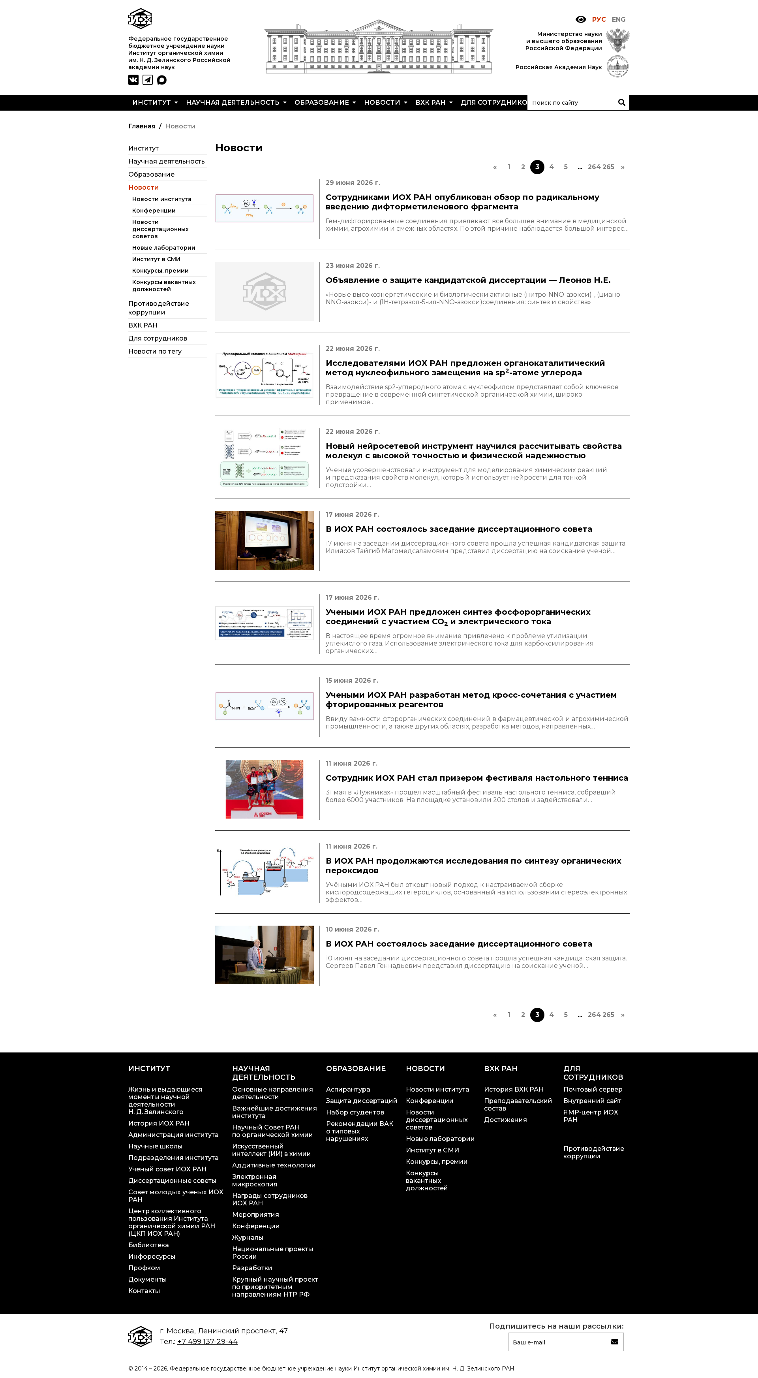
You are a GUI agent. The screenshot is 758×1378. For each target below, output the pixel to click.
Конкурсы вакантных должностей (164, 286)
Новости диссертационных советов (160, 229)
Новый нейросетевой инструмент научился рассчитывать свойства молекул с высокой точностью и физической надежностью (474, 450)
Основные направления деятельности (272, 1093)
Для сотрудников (497, 102)
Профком (144, 1268)
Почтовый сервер (593, 1089)
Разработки (252, 1268)
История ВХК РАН (514, 1089)
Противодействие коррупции (593, 1152)
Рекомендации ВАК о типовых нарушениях (359, 1131)
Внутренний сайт (592, 1101)
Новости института (161, 199)
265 (608, 167)
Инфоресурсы (152, 1256)
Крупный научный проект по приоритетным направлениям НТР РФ (275, 1287)
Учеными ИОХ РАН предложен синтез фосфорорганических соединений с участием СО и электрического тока (458, 617)
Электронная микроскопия (255, 1180)
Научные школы (155, 1146)
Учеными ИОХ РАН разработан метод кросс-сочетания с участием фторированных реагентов (471, 699)
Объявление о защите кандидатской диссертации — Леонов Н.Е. (468, 280)
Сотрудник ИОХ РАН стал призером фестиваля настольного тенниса (477, 778)
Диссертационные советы (172, 1180)
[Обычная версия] (581, 19)
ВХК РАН (431, 102)
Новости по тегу (155, 351)
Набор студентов (355, 1112)
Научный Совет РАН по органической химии (272, 1131)
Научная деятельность (233, 102)
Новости (383, 102)
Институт (152, 102)
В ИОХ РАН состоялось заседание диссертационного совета (459, 529)
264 (594, 167)
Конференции (154, 210)
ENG (619, 19)
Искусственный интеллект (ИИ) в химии (271, 1150)
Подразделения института (173, 1158)
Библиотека (148, 1245)
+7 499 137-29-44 (207, 1341)
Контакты (144, 1291)
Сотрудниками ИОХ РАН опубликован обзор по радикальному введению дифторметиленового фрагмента (462, 201)
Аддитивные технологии (274, 1165)
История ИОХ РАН (159, 1123)
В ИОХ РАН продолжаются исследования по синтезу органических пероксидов (473, 865)
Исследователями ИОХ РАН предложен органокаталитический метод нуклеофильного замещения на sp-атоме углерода (465, 367)
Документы (147, 1279)
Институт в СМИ (156, 259)
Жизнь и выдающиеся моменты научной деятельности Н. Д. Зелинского (165, 1101)
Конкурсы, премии (160, 270)
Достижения (505, 1120)
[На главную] (379, 71)
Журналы (248, 1237)
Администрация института (173, 1135)
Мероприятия (255, 1214)
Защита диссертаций (362, 1101)
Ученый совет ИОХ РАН (167, 1169)
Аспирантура (348, 1089)
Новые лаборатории (163, 247)
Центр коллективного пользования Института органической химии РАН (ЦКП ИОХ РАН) (171, 1222)
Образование (323, 102)
